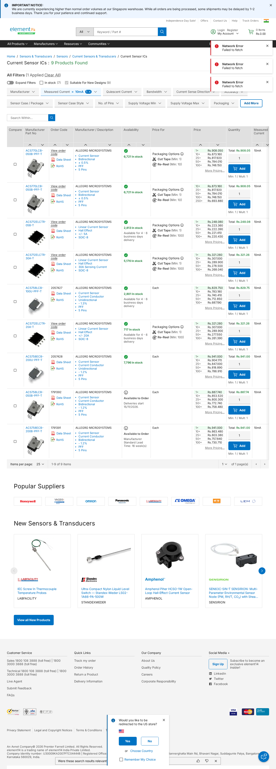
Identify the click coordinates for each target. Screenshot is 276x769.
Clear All (52, 75)
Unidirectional (87, 300)
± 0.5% (83, 162)
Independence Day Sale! (181, 20)
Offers (204, 20)
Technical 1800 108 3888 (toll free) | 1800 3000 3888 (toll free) (36, 672)
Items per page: (21, 464)
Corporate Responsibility (158, 681)
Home (11, 56)
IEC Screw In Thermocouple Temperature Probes (36, 591)
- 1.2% (82, 372)
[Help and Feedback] (263, 756)
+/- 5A (82, 234)
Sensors (62, 56)
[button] (17, 43)
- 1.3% (82, 303)
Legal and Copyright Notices (53, 730)
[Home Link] (23, 32)
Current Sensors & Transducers (94, 56)
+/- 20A (83, 335)
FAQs (10, 695)
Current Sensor (88, 155)
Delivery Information (88, 681)
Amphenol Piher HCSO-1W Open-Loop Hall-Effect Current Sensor (168, 591)
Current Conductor (91, 296)
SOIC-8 (83, 237)
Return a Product (86, 674)
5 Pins (82, 169)
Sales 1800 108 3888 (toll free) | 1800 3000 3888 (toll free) (34, 662)
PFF (81, 166)
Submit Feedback (19, 688)
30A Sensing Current (92, 267)
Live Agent (14, 681)
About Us (148, 660)
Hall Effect (85, 230)
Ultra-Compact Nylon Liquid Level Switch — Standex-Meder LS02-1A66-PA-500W (105, 592)
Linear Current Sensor (93, 227)
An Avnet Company (20, 746)
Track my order (85, 660)
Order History (83, 667)
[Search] (162, 31)
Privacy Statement (19, 730)
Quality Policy (151, 667)
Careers (146, 674)
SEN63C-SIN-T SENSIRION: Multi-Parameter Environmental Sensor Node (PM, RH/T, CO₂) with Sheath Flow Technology (233, 593)
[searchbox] (126, 31)
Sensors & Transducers (36, 56)
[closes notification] (271, 5)
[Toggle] (10, 82)
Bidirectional (86, 159)
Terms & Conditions (89, 730)
